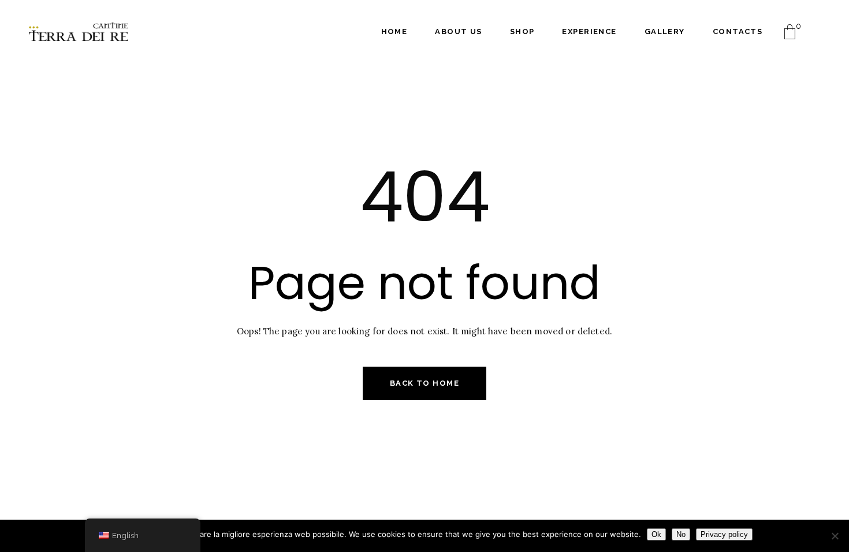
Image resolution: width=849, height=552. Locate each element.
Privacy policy (724, 534)
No (681, 534)
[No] (834, 536)
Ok (656, 534)
